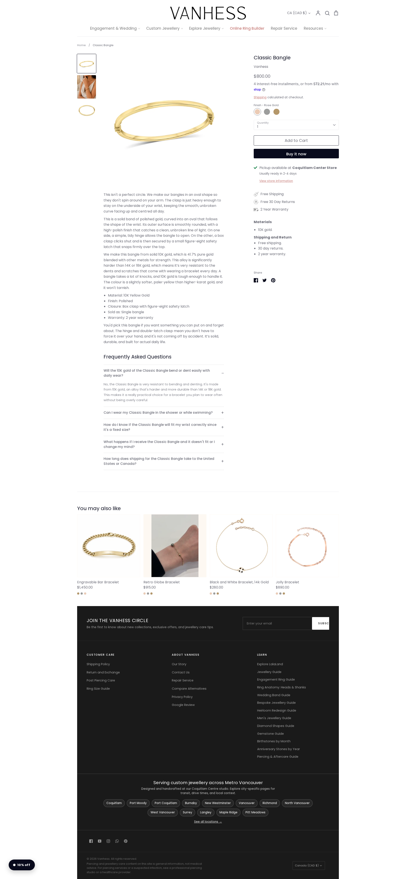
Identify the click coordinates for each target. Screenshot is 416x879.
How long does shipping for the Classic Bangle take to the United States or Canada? (159, 461)
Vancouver (247, 803)
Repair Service (284, 28)
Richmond (270, 803)
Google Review (183, 705)
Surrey (187, 812)
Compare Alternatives (189, 688)
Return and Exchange (103, 672)
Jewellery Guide (269, 672)
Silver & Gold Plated (213, 81)
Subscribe (326, 623)
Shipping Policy (98, 664)
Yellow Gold (276, 111)
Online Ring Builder (247, 28)
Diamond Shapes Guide (275, 726)
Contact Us (181, 672)
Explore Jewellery (204, 28)
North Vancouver (297, 803)
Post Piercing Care (101, 680)
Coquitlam (114, 803)
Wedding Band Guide (273, 695)
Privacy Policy (182, 697)
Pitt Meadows (255, 812)
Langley (205, 812)
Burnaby (191, 803)
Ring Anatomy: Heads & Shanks (281, 687)
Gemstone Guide (270, 733)
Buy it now (296, 154)
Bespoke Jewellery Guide (276, 703)
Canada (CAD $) (307, 865)
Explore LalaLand (270, 664)
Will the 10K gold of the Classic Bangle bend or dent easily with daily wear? (157, 373)
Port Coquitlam (166, 803)
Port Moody (138, 803)
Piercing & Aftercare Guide (277, 756)
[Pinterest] (125, 841)
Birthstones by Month (274, 741)
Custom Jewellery (163, 28)
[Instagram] (108, 841)
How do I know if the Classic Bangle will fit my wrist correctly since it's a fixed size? (160, 427)
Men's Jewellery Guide (274, 718)
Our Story (179, 664)
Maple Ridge (228, 812)
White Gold (267, 111)
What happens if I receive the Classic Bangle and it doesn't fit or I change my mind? (159, 444)
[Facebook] (91, 841)
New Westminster (218, 803)
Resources (313, 28)
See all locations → (208, 822)
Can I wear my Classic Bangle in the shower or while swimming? (158, 412)
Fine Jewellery (208, 73)
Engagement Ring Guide (276, 679)
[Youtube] (99, 841)
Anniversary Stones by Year (278, 749)
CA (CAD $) (297, 12)
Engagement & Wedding (113, 28)
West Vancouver (163, 812)
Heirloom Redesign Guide (276, 710)
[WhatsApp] (117, 841)
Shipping (260, 97)
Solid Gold (205, 65)
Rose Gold (257, 111)
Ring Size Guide (98, 688)
